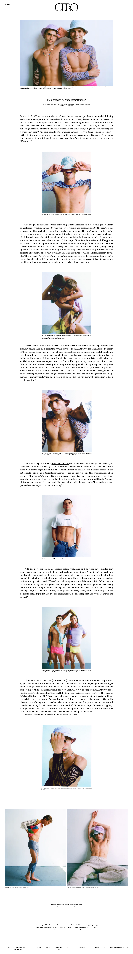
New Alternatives (60, 463)
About (38, 948)
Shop (48, 948)
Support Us (58, 949)
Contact (81, 948)
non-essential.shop (67, 714)
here (83, 930)
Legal (70, 948)
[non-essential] (55, 240)
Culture (70, 105)
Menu (7, 4)
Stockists (94, 948)
